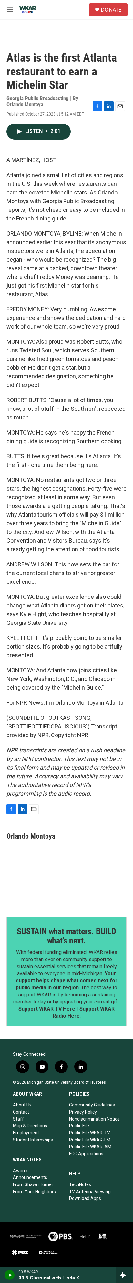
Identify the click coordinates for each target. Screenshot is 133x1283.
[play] (10, 1275)
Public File (79, 1125)
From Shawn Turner (33, 1184)
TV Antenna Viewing (90, 1191)
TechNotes (80, 1184)
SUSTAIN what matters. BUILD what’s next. (66, 936)
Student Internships (33, 1139)
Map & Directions (30, 1125)
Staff (18, 1119)
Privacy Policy (83, 1112)
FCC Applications (86, 1153)
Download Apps (85, 1198)
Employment (26, 1132)
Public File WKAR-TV (89, 1132)
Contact (21, 1112)
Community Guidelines (92, 1104)
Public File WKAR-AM (90, 1146)
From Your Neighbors (34, 1191)
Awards (21, 1170)
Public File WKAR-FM (89, 1139)
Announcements (30, 1177)
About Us (22, 1104)
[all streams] (124, 1275)
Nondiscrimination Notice (94, 1119)
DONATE (111, 10)
